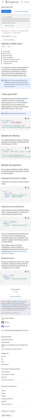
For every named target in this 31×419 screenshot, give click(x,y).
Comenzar (6, 11)
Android (3, 356)
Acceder (26, 2)
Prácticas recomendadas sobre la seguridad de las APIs (14, 345)
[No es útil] (15, 36)
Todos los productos (6, 404)
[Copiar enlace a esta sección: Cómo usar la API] (18, 94)
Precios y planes (5, 371)
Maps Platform (17, 2)
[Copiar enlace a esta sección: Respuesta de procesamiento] (25, 207)
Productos (13, 30)
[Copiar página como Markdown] (8, 46)
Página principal (5, 30)
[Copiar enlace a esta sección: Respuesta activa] (16, 258)
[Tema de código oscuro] (25, 118)
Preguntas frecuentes (7, 339)
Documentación (7, 32)
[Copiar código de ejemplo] (28, 118)
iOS (2, 359)
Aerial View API (7, 7)
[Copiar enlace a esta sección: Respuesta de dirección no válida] (28, 178)
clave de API (15, 102)
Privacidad (12, 411)
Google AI (3, 401)
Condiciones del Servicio (7, 380)
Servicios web (5, 364)
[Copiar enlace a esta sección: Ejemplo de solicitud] (21, 136)
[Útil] (13, 36)
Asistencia (4, 377)
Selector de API (5, 342)
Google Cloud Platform (7, 398)
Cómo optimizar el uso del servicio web (11, 349)
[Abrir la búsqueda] (22, 2)
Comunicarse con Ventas (22, 11)
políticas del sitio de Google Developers (17, 308)
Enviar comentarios (8, 40)
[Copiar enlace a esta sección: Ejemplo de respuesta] (22, 165)
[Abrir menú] (2, 2)
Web (2, 361)
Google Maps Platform (23, 30)
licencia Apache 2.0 (7, 306)
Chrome (3, 393)
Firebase (3, 396)
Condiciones (4, 411)
